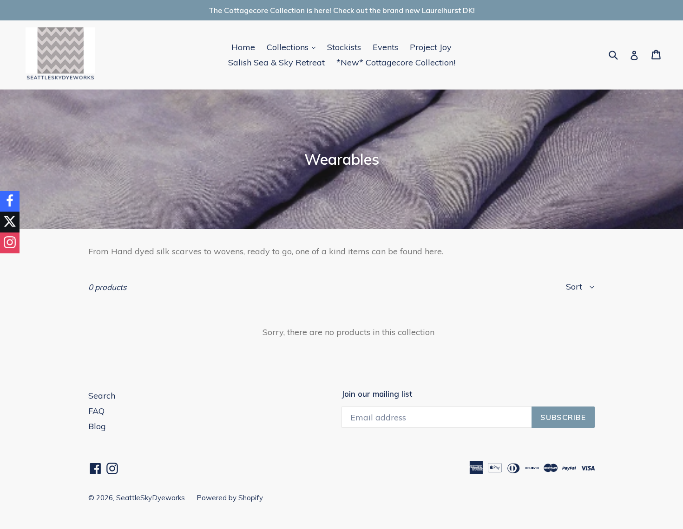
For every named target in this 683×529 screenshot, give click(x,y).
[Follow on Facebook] (10, 201)
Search (101, 395)
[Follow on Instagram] (10, 242)
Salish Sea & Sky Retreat (276, 62)
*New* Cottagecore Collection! (395, 62)
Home (243, 47)
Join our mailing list (377, 394)
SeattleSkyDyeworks (150, 497)
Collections (293, 46)
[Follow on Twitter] (10, 222)
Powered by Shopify (230, 497)
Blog (97, 426)
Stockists (344, 47)
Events (385, 47)
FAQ (96, 411)
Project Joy (431, 47)
